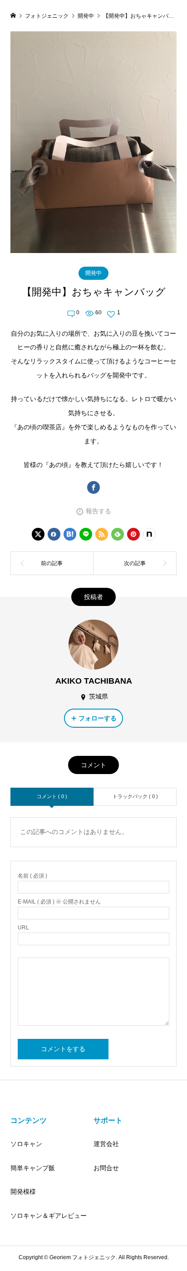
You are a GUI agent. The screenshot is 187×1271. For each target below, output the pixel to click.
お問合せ (106, 1168)
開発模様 (23, 1191)
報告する (98, 511)
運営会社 (106, 1143)
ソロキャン (26, 1143)
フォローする (98, 718)
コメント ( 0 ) (52, 796)
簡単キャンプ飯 (32, 1168)
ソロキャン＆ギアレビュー (48, 1215)
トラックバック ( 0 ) (135, 796)
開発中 (93, 273)
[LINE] (85, 534)
